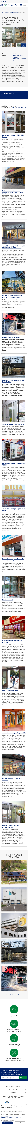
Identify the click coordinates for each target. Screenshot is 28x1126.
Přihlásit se (23, 1078)
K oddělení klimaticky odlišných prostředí (12, 641)
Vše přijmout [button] (7, 1123)
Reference (7, 12)
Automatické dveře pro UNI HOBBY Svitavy (13, 136)
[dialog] (14, 1114)
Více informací (4, 1116)
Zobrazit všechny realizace (14, 994)
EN (1, 1)
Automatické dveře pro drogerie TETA (14, 733)
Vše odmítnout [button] (20, 1123)
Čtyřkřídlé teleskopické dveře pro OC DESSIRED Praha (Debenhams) (13, 247)
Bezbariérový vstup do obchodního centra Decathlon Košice (13, 560)
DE (3, 1)
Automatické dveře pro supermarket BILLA (13, 509)
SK (5, 1)
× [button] (26, 1104)
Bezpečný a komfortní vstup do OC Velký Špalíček (13, 381)
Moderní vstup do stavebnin (11, 337)
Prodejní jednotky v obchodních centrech (12, 779)
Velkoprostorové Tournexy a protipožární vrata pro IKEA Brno (12, 192)
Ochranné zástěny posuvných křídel (13, 424)
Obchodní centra (14, 12)
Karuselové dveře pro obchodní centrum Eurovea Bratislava (12, 296)
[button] (14, 1117)
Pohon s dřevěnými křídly (10, 691)
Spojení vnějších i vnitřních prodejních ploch (10, 826)
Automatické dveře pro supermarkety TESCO (13, 464)
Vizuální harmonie (7, 600)
